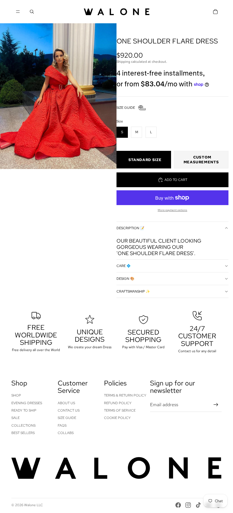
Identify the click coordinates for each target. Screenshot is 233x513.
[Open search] (32, 11)
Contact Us (69, 410)
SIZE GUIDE (125, 107)
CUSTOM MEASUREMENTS (201, 159)
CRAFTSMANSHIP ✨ (133, 291)
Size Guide (67, 418)
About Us (66, 403)
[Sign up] (216, 404)
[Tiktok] (198, 505)
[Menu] (17, 11)
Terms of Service (120, 410)
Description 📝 (130, 228)
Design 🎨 (125, 278)
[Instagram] (188, 505)
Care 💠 (123, 266)
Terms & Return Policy (125, 395)
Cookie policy (117, 418)
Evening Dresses (26, 403)
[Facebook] (178, 505)
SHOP (16, 395)
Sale (15, 418)
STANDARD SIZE (144, 159)
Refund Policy (118, 403)
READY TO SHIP (23, 410)
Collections (23, 425)
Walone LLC (33, 505)
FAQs (62, 425)
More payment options (172, 210)
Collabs (66, 433)
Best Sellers (23, 433)
